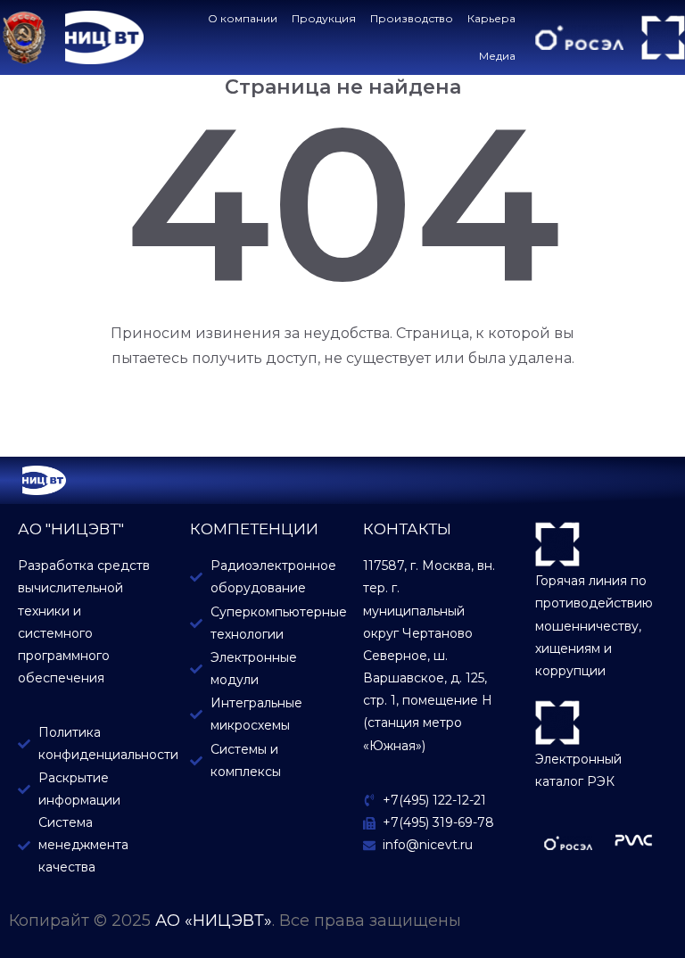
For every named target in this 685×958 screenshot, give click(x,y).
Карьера (491, 18)
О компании (242, 18)
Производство (411, 18)
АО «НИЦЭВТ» (213, 920)
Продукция (324, 18)
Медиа (497, 55)
